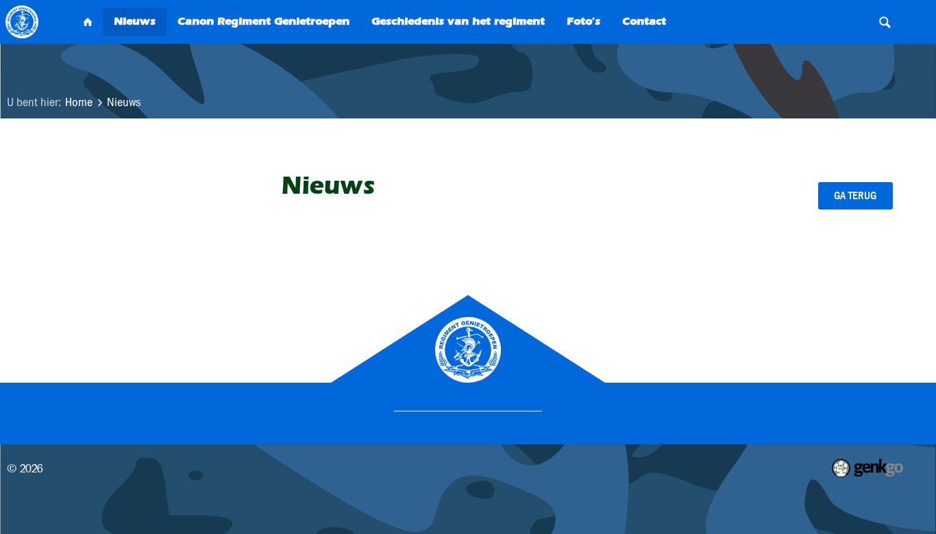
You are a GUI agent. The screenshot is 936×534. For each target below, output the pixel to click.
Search (884, 21)
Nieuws (123, 102)
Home (79, 102)
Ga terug (855, 195)
